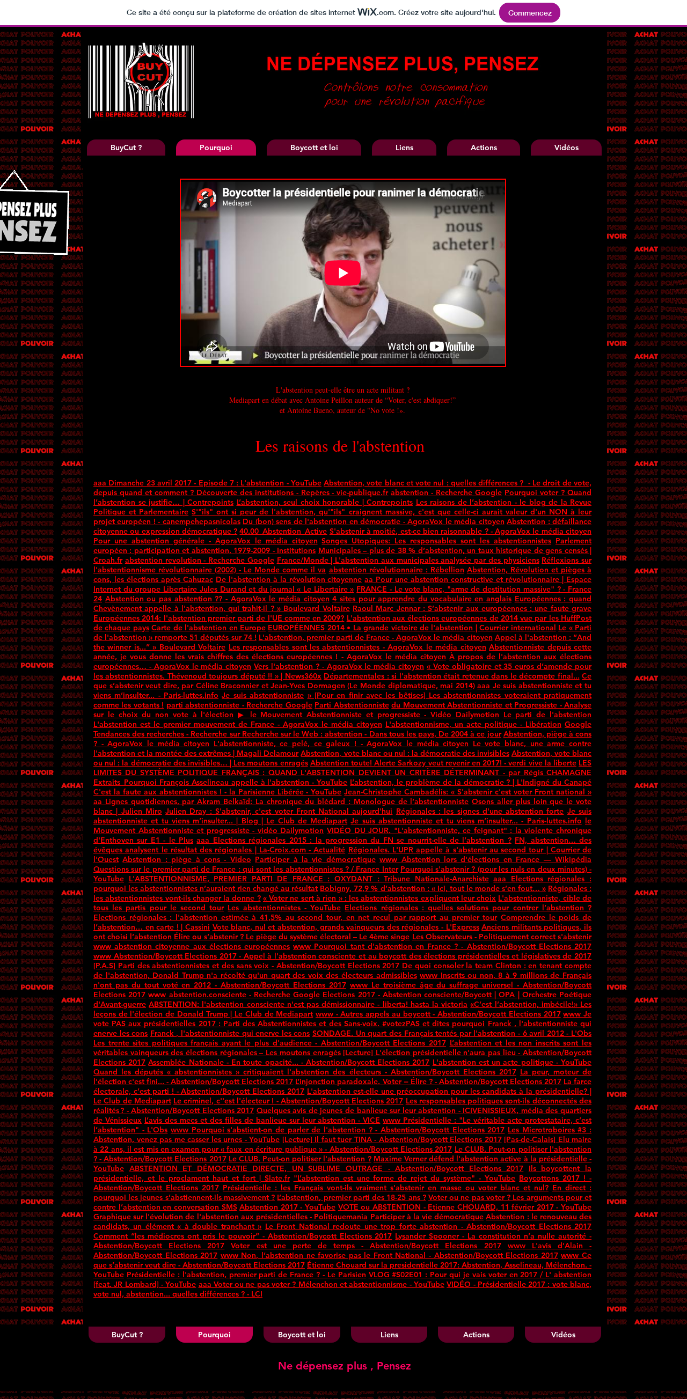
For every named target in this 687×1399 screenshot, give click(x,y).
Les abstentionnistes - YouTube (284, 907)
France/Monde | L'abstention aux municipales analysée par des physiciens (408, 560)
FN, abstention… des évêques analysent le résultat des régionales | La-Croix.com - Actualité (342, 845)
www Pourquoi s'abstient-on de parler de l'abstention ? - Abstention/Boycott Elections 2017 (338, 1130)
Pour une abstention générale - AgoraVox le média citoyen (205, 541)
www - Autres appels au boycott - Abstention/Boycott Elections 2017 (438, 1014)
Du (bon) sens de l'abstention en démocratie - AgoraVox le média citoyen (373, 521)
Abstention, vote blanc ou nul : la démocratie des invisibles (405, 753)
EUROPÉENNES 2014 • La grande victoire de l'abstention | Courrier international (412, 627)
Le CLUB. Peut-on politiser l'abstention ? (300, 1159)
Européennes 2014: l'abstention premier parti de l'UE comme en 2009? (218, 618)
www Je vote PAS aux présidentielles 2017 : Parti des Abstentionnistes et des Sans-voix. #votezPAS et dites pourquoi (342, 1018)
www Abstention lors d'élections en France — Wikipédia (485, 859)
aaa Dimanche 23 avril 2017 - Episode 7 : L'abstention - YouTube (207, 483)
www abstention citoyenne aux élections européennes (191, 946)
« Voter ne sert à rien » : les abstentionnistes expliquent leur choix (379, 898)
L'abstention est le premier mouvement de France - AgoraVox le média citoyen (237, 724)
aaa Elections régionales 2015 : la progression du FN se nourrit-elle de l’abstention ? (353, 840)
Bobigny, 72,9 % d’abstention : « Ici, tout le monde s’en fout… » (433, 888)
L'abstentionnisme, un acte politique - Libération (473, 724)
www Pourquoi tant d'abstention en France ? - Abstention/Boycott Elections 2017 (442, 946)
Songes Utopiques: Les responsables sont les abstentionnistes (436, 541)
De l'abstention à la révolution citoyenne (289, 579)
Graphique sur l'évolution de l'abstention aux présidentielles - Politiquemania (230, 1216)
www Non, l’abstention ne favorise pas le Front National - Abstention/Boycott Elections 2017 (389, 1255)
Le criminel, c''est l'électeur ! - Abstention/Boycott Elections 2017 (288, 1101)
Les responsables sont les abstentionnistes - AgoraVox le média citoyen (357, 647)
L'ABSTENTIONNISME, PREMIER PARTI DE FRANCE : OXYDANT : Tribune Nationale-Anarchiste (309, 878)
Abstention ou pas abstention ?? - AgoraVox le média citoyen (217, 598)
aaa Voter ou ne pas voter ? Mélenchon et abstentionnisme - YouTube (321, 1284)
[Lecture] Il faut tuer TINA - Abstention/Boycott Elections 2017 (392, 1139)
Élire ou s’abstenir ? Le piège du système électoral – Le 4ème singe (292, 936)
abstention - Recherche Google (446, 492)
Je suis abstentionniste (263, 695)
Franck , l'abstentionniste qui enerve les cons (230, 1033)
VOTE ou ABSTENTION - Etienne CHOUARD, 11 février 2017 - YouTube (464, 1207)
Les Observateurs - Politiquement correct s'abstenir (501, 936)
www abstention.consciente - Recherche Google (234, 994)
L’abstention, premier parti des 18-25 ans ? (351, 1197)
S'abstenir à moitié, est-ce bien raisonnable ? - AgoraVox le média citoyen (460, 531)
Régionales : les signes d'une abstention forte (480, 811)
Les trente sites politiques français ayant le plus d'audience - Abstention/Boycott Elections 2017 (269, 1043)
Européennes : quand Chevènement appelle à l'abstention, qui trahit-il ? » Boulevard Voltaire (342, 603)
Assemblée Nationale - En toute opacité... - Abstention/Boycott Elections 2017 (288, 1062)
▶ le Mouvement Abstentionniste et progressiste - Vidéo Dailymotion (368, 714)
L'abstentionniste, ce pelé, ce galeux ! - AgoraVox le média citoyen (341, 743)
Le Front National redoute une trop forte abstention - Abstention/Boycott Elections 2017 (428, 1226)
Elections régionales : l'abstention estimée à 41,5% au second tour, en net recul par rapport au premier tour (295, 917)
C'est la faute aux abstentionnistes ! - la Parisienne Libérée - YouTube (217, 792)
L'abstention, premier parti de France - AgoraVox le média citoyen (376, 637)
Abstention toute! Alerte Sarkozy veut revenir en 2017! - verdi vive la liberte (443, 763)
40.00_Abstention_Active (283, 531)
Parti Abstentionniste (352, 705)
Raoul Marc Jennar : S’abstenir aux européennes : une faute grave (472, 608)
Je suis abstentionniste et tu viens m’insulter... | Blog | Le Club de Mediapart (342, 816)
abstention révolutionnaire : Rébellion (396, 570)
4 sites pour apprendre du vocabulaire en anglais (421, 598)
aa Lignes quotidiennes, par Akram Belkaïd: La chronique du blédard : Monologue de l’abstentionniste (281, 801)
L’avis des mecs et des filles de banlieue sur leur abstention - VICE (262, 1120)
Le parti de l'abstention (547, 714)
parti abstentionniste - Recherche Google (239, 705)
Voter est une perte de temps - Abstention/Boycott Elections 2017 (366, 1245)
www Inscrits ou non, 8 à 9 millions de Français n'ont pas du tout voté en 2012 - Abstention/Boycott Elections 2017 (342, 980)
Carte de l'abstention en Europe (208, 627)
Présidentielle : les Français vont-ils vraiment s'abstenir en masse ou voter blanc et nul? (386, 1187)
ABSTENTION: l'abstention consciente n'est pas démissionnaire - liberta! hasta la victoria (308, 1004)
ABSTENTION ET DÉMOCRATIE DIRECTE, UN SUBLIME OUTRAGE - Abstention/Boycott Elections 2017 (326, 1168)
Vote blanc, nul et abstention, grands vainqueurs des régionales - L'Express (346, 927)
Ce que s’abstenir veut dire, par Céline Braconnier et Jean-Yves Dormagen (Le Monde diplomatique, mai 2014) (342, 680)
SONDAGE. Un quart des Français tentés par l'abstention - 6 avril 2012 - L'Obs (451, 1033)
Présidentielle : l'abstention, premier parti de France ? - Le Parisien (246, 1274)
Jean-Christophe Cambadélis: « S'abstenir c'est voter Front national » (467, 792)
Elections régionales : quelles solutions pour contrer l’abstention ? (468, 907)
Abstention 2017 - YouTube (287, 1207)
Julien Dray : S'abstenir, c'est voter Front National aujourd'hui (278, 811)
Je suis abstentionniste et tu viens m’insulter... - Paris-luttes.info (465, 821)
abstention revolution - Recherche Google (199, 560)
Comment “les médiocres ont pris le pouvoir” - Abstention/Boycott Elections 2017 (242, 1236)
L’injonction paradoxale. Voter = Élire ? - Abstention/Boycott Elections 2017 (428, 1081)
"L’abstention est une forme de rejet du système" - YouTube (405, 1178)
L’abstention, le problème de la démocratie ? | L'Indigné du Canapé (470, 782)
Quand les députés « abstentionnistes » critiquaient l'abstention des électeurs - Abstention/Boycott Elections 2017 (304, 1072)
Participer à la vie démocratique (315, 859)
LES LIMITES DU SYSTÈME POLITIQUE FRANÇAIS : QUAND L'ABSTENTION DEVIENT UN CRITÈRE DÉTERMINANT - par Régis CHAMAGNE (342, 767)
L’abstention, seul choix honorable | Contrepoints (325, 502)
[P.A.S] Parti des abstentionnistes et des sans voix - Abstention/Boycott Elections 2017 (246, 965)
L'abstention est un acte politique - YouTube (512, 1062)
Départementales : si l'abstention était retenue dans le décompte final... (451, 676)
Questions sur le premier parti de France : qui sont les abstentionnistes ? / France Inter (245, 869)
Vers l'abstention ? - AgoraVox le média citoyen (339, 666)
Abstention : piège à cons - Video (186, 859)
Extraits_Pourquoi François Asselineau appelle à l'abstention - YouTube (220, 782)
